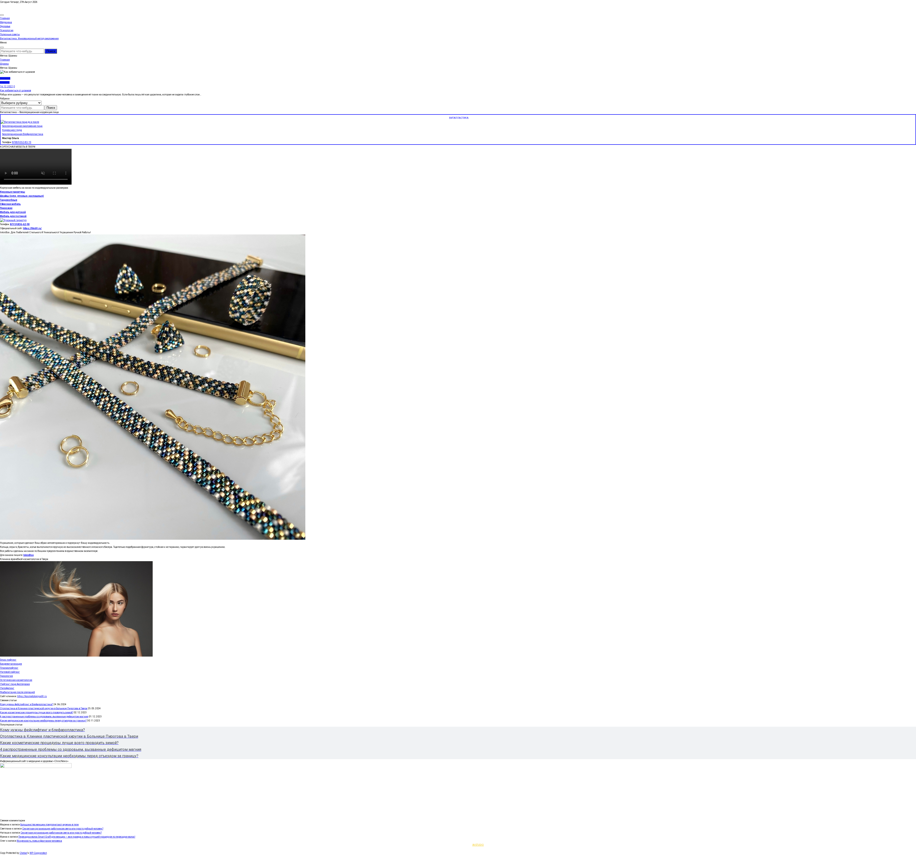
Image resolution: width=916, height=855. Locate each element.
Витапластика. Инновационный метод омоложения (29, 38)
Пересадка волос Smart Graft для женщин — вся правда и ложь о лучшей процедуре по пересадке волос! (76, 836)
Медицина (6, 22)
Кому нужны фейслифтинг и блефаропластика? (26, 704)
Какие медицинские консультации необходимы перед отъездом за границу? (43, 720)
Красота (5, 82)
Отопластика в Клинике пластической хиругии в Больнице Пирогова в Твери (43, 708)
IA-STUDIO (478, 845)
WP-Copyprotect (38, 853)
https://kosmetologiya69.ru (32, 696)
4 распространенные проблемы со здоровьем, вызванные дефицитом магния (44, 716)
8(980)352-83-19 (21, 142)
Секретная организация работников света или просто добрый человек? (62, 828)
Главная (5, 18)
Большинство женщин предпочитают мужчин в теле (49, 824)
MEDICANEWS (8, 6)
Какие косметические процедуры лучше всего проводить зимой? (36, 712)
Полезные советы (10, 34)
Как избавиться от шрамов (15, 90)
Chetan (23, 853)
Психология (6, 30)
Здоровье (5, 26)
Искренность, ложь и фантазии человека (39, 840)
